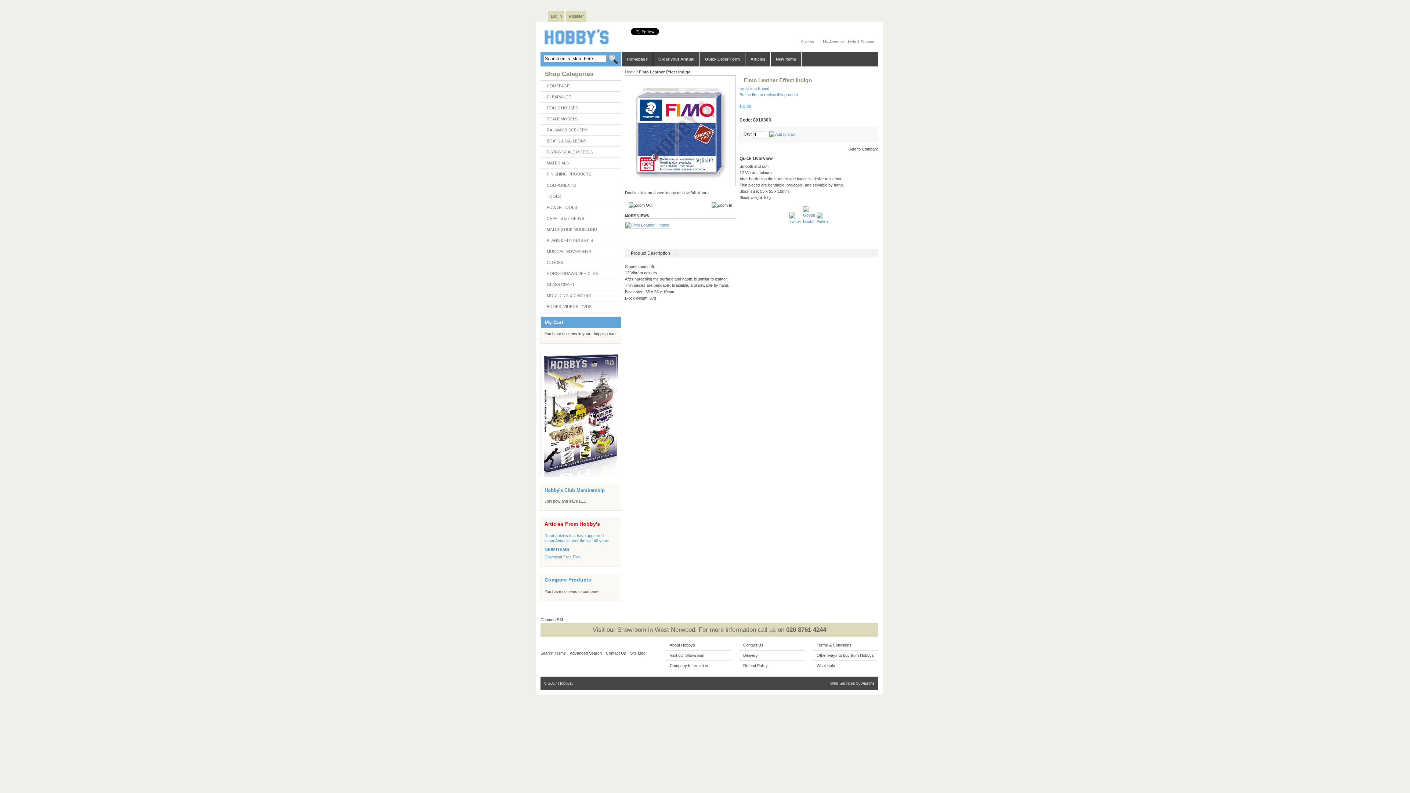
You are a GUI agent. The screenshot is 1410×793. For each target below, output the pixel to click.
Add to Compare (863, 149)
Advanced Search (586, 653)
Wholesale (826, 665)
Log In (556, 16)
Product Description (650, 253)
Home (630, 72)
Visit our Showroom (687, 655)
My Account (833, 42)
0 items (807, 42)
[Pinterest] (822, 221)
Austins (868, 683)
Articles (758, 59)
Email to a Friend (754, 88)
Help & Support (861, 42)
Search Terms (553, 653)
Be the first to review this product (769, 95)
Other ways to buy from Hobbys (845, 655)
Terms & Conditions (834, 645)
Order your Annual (676, 59)
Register (576, 16)
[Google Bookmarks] (809, 221)
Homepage (637, 59)
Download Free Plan (563, 557)
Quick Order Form (722, 59)
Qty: (748, 134)
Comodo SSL (552, 620)
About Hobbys (682, 645)
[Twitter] (795, 221)
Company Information (689, 665)
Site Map (638, 653)
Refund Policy (755, 665)
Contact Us (616, 653)
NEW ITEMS (557, 549)
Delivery (750, 655)
